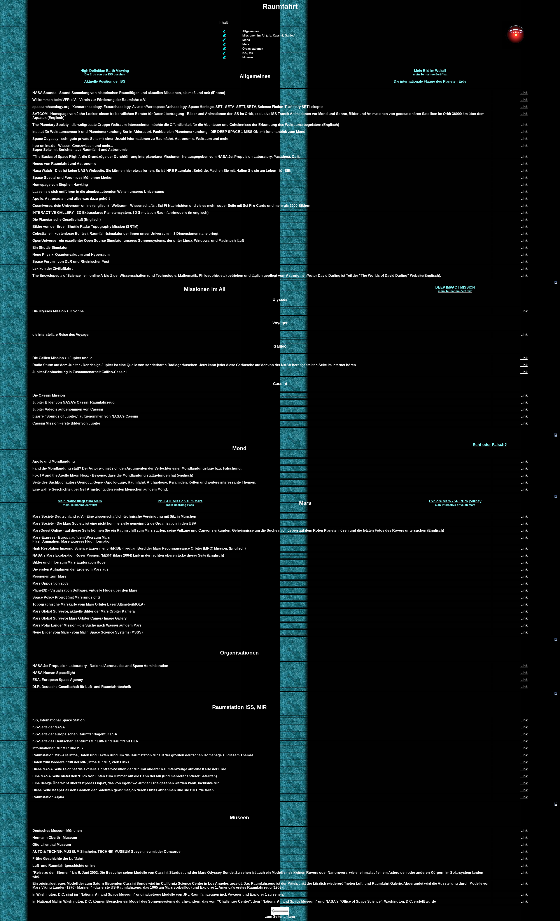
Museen (247, 57)
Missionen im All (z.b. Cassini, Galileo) (268, 35)
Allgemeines (250, 31)
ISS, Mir (247, 53)
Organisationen (252, 48)
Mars (245, 44)
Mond (246, 40)
